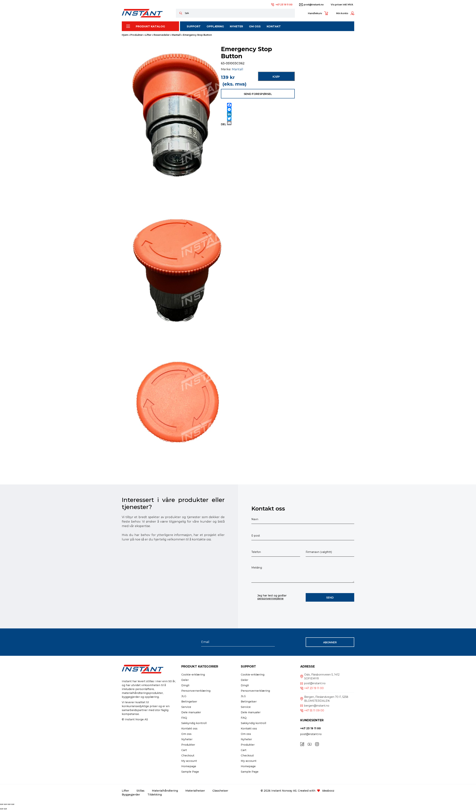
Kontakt (274, 26)
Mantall (176, 34)
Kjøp (276, 76)
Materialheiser (195, 790)
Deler (185, 680)
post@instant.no (314, 4)
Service (186, 707)
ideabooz (328, 790)
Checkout (187, 755)
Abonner (330, 642)
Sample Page (190, 771)
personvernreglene (270, 598)
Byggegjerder (131, 794)
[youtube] (309, 744)
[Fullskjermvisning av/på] (5, 804)
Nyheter (236, 26)
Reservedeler (162, 34)
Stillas (140, 790)
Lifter (148, 34)
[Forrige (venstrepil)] (1, 808)
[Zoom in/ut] (1, 804)
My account (189, 761)
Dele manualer (191, 712)
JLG (183, 696)
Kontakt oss (189, 728)
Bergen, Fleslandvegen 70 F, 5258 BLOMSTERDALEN (326, 698)
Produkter (136, 34)
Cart (184, 750)
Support (194, 26)
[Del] (8, 804)
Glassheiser (220, 790)
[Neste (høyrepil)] (5, 808)
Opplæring (215, 26)
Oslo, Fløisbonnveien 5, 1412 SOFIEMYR (322, 676)
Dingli (185, 685)
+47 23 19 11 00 (284, 4)
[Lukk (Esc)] (12, 804)
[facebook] (302, 744)
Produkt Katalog (150, 26)
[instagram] (317, 744)
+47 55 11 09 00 (314, 710)
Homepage (188, 766)
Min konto (342, 13)
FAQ (184, 717)
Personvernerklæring (195, 690)
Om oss (186, 734)
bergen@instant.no (316, 705)
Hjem (125, 34)
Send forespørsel (258, 94)
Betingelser (189, 701)
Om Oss (255, 26)
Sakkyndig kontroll (194, 723)
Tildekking (154, 794)
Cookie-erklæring (193, 674)
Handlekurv (315, 13)
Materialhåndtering (165, 790)
